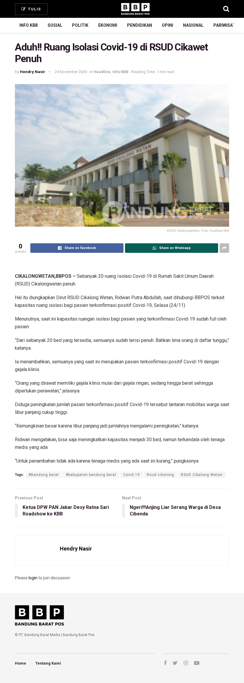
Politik (80, 25)
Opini (167, 25)
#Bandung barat (44, 475)
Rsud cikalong (160, 475)
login (33, 577)
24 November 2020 (71, 72)
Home (20, 663)
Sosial (55, 25)
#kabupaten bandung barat (91, 475)
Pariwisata (225, 25)
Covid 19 (131, 475)
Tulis (34, 9)
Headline (102, 72)
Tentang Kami (48, 663)
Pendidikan (139, 25)
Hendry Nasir (32, 72)
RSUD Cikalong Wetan (202, 475)
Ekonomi (107, 25)
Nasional (193, 25)
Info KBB (28, 25)
